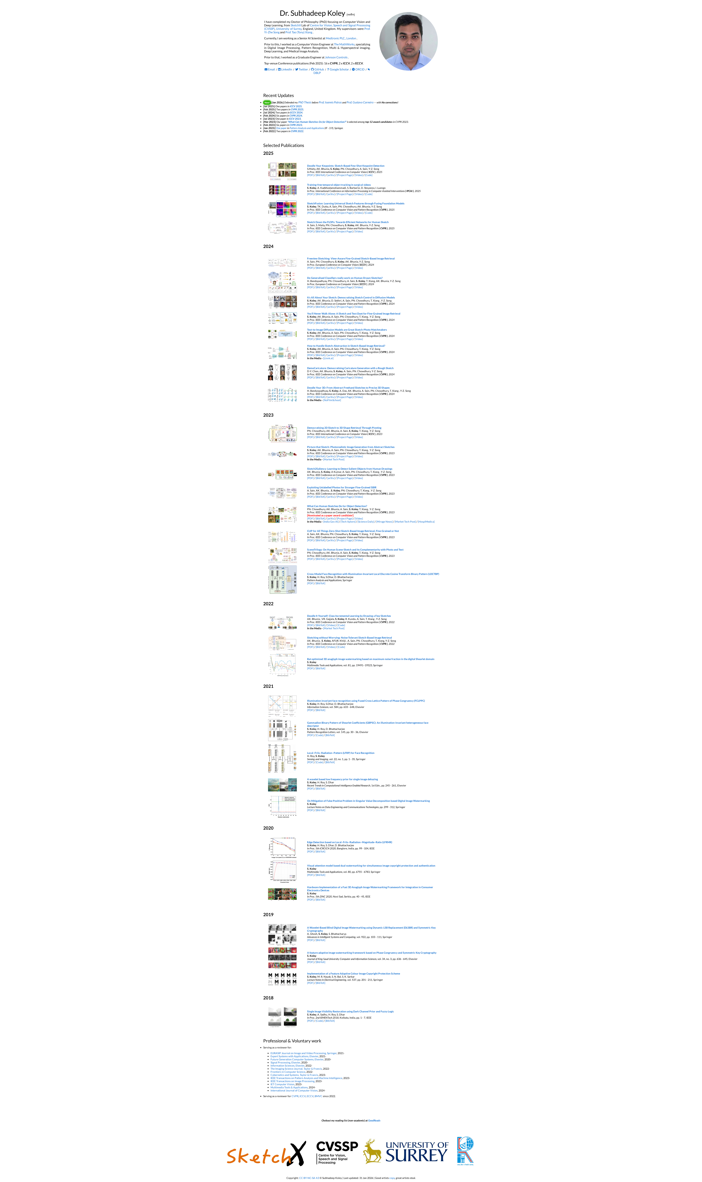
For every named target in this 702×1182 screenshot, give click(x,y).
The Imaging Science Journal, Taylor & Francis (296, 1068)
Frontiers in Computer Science (288, 1071)
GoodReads (374, 1120)
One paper (281, 128)
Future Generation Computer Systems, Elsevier (297, 1059)
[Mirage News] (384, 521)
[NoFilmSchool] (332, 400)
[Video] (359, 175)
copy (392, 1177)
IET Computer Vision (282, 1084)
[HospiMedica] (426, 521)
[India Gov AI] (331, 521)
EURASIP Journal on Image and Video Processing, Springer (304, 1053)
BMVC (318, 1096)
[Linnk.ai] (328, 358)
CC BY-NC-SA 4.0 (309, 1177)
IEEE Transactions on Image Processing (292, 1081)
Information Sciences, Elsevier (287, 1065)
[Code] (368, 175)
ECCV (310, 1096)
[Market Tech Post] (333, 459)
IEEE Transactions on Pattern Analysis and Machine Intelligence (306, 1078)
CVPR (295, 1096)
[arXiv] (331, 175)
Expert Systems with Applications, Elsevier (294, 1056)
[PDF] (310, 175)
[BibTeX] (320, 175)
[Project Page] (345, 175)
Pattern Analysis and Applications (307, 128)
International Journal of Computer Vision (294, 1090)
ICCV (303, 1096)
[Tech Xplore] (348, 521)
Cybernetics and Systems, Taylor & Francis (294, 1074)
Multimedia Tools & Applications (289, 1087)
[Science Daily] (366, 521)
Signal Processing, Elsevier (285, 1062)
